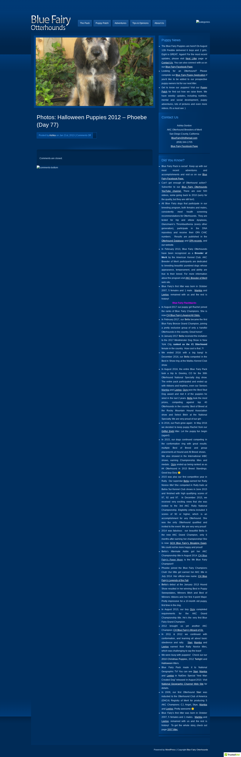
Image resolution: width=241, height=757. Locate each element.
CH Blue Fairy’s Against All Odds (183, 315)
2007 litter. (172, 729)
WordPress (170, 750)
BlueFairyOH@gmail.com (184, 138)
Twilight (198, 659)
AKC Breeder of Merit (196, 278)
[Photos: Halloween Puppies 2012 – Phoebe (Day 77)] (67, 72)
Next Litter (191, 58)
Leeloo (165, 294)
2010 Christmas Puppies (174, 659)
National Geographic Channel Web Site (183, 684)
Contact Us (167, 62)
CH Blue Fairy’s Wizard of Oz (188, 630)
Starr (190, 642)
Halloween (167, 663)
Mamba (198, 290)
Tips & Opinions (140, 23)
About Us (159, 23)
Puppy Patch (102, 23)
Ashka (52, 135)
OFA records (195, 240)
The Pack (85, 23)
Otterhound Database (173, 240)
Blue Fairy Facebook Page (179, 67)
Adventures (120, 23)
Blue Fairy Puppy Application (190, 75)
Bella (187, 319)
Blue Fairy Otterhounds (197, 750)
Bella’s (165, 584)
